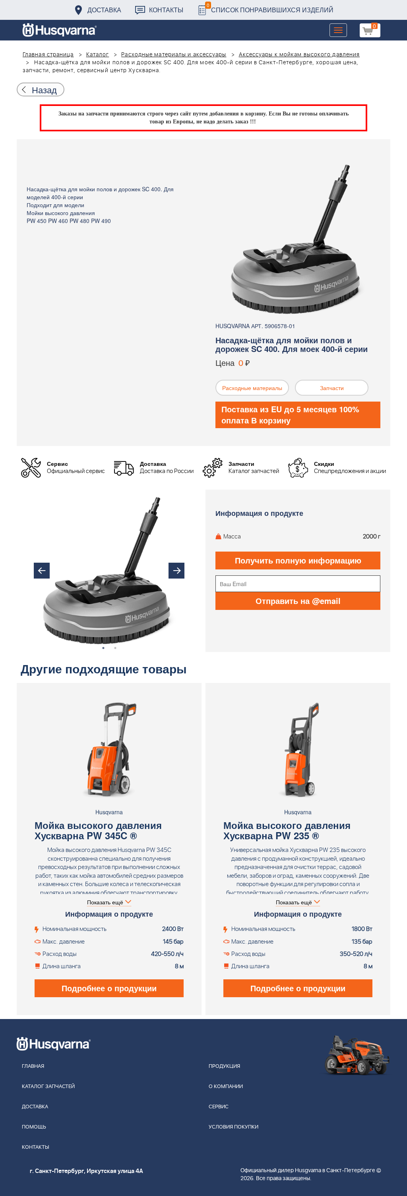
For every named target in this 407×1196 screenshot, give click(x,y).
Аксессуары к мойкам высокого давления (299, 55)
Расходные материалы (252, 388)
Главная (33, 1066)
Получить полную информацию (298, 560)
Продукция (224, 1066)
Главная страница (48, 55)
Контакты (166, 9)
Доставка (104, 9)
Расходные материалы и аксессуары (173, 55)
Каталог (97, 55)
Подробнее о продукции (109, 988)
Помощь (34, 1127)
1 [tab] (103, 648)
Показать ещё (105, 902)
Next (176, 571)
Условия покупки (233, 1127)
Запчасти (332, 388)
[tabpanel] (109, 571)
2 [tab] (115, 648)
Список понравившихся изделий (270, 8)
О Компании (226, 1086)
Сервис (219, 1107)
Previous (42, 571)
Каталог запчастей (48, 1086)
